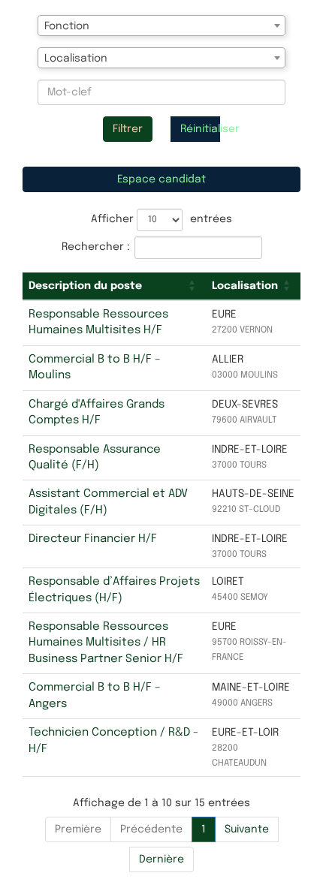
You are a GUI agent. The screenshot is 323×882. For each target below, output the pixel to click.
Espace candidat (161, 179)
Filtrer (128, 129)
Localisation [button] (245, 286)
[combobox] (161, 25)
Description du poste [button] (85, 286)
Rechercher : (96, 247)
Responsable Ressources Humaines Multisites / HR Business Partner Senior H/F (106, 643)
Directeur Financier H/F (93, 539)
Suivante (247, 829)
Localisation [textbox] (75, 58)
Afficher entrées (161, 219)
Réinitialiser (200, 129)
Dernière (161, 859)
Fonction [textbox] (66, 26)
